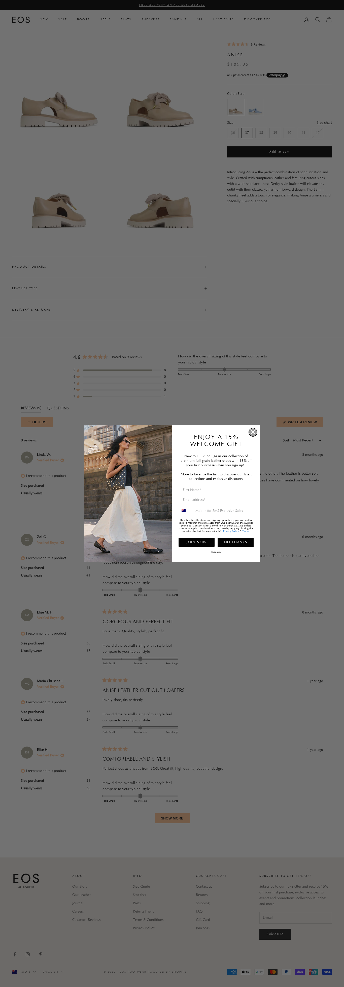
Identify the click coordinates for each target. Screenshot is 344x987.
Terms (245, 531)
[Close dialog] (253, 432)
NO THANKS (235, 542)
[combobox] (186, 511)
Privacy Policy (231, 531)
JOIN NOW (197, 542)
